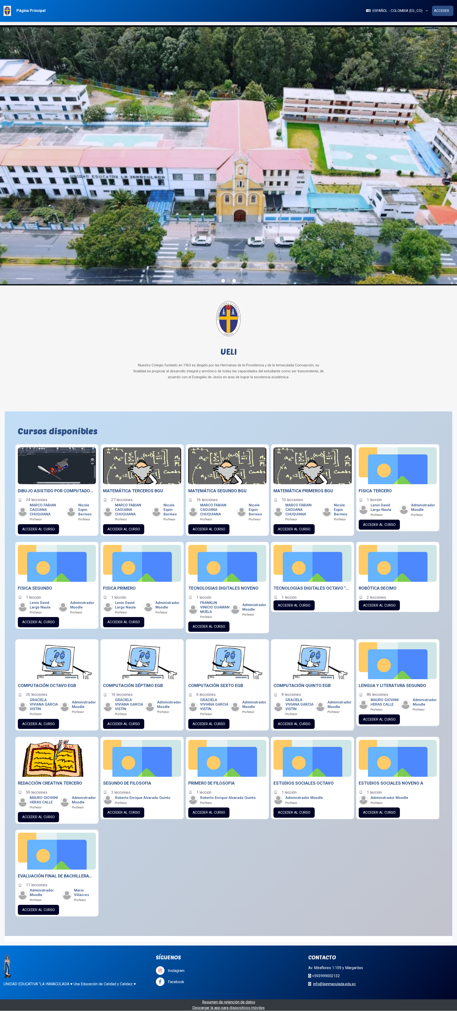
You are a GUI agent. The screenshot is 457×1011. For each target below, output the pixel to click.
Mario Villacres (81, 778)
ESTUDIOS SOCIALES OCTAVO (303, 669)
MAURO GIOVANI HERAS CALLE (385, 588)
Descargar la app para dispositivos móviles (228, 893)
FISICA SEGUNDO (35, 474)
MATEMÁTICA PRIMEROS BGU (303, 376)
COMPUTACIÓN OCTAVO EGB (47, 571)
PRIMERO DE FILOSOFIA (211, 669)
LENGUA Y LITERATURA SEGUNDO (392, 571)
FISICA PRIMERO (119, 474)
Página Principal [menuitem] (30, 10)
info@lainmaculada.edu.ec (334, 870)
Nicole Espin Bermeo (85, 395)
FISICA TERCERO (375, 376)
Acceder (441, 11)
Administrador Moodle (423, 393)
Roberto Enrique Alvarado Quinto (142, 683)
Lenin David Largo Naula (381, 393)
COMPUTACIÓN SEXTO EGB (215, 571)
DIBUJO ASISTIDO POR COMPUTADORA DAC (56, 376)
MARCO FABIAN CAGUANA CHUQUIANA (43, 395)
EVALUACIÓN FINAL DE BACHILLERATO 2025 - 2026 (56, 762)
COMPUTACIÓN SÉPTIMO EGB (133, 571)
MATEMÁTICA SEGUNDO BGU (217, 376)
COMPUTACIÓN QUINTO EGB (302, 571)
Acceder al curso (38, 415)
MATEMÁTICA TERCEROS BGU (133, 376)
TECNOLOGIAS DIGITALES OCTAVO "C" (311, 474)
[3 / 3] (228, 98)
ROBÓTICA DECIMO (378, 474)
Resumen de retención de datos (228, 888)
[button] (397, 11)
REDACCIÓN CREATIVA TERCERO (50, 669)
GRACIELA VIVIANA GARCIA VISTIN (44, 590)
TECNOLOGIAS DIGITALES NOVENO (223, 474)
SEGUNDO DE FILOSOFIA (127, 669)
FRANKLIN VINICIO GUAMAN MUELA (214, 493)
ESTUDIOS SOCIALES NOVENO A (391, 669)
